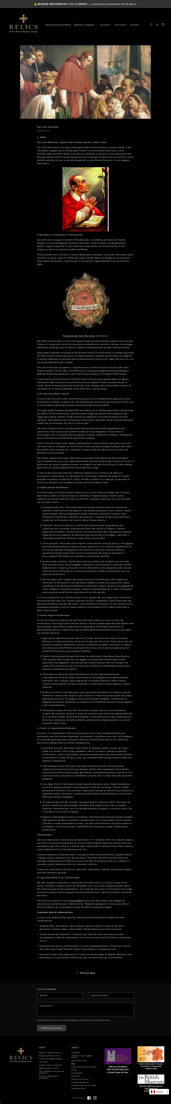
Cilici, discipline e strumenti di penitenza (51, 1072)
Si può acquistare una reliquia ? (84, 1067)
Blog (73, 1064)
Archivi (74, 1070)
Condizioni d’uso (78, 1088)
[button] (85, 25)
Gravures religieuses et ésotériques (48, 1077)
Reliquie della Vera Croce (49, 1056)
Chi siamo (75, 1076)
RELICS (81, 1098)
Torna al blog (87, 973)
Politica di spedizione (80, 1082)
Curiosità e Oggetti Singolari (50, 1059)
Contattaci (75, 1053)
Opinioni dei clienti (79, 1061)
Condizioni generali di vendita (83, 1085)
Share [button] (43, 137)
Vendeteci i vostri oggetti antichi (81, 1056)
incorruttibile (76, 900)
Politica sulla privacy (80, 1079)
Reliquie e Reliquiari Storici (50, 1053)
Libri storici (43, 1062)
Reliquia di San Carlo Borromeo (79, 336)
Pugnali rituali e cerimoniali (50, 1065)
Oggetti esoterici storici (49, 1068)
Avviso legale (76, 1073)
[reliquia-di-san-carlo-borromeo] (85, 300)
